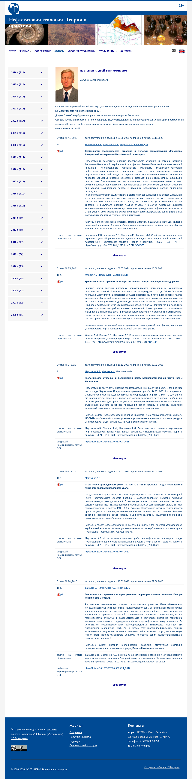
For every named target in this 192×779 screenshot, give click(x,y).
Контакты (126, 51)
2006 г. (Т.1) (17, 315)
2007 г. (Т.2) (17, 302)
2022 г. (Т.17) (18, 121)
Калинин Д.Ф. (141, 144)
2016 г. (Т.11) (18, 193)
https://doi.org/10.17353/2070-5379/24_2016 (107, 668)
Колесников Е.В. (93, 144)
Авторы (59, 51)
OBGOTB (139, 245)
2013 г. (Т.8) (17, 230)
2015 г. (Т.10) (18, 205)
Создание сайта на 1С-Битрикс (161, 767)
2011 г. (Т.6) (17, 254)
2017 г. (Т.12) (18, 181)
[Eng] (182, 51)
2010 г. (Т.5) (17, 266)
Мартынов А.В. (111, 144)
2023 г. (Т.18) (18, 108)
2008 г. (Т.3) (17, 290)
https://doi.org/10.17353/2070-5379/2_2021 (107, 441)
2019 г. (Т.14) (18, 157)
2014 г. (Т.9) (17, 218)
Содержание (42, 51)
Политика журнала (80, 736)
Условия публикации (81, 51)
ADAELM (152, 342)
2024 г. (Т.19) (18, 96)
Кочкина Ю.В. (124, 588)
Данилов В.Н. (92, 588)
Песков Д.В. (105, 275)
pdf (61, 151)
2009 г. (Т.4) (17, 278)
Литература (119, 255)
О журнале (76, 732)
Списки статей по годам (83, 745)
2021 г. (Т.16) (18, 133)
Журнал (24, 51)
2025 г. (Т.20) (18, 84)
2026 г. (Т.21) (18, 72)
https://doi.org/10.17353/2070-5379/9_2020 (107, 551)
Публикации (107, 51)
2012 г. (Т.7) (17, 242)
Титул (12, 51)
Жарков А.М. (126, 144)
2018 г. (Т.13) (18, 169)
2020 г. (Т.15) (18, 145)
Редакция (75, 741)
